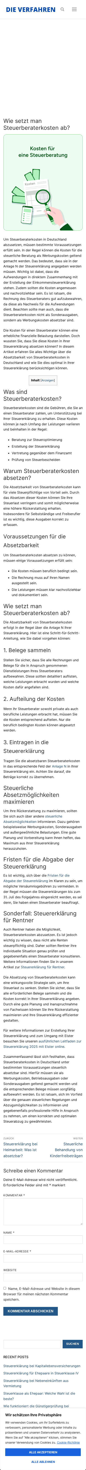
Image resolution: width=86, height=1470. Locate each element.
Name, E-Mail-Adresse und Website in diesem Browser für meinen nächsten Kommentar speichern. (41, 1294)
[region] (43, 1439)
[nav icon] (74, 9)
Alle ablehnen (43, 1462)
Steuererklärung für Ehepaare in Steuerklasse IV (41, 1373)
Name (8, 1232)
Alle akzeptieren (43, 1452)
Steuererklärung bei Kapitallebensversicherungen (41, 1366)
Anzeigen (48, 380)
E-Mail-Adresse (17, 1251)
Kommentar (14, 1195)
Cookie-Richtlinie (68, 1442)
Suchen (72, 1343)
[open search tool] (62, 9)
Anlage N (59, 766)
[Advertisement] (43, 72)
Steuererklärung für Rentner (42, 967)
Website (10, 1270)
